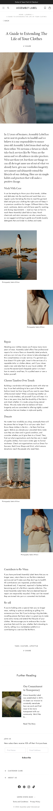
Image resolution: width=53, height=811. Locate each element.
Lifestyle (34, 646)
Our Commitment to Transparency (32, 688)
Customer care (15, 771)
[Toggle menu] (3, 8)
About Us (12, 778)
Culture (24, 646)
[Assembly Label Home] (26, 8)
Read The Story (29, 724)
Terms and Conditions (20, 802)
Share (28, 46)
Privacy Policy (35, 802)
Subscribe (26, 757)
